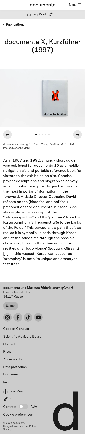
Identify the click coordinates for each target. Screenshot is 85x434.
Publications (15, 24)
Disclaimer (11, 374)
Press (7, 351)
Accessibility (12, 359)
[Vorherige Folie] (7, 134)
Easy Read (38, 14)
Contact (9, 344)
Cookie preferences (18, 414)
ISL (55, 14)
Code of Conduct (16, 328)
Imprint (8, 382)
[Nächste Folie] (77, 134)
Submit (10, 306)
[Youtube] (38, 317)
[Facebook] (17, 317)
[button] (23, 406)
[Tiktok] (28, 317)
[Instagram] (7, 317)
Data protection (15, 367)
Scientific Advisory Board (22, 336)
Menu (72, 5)
